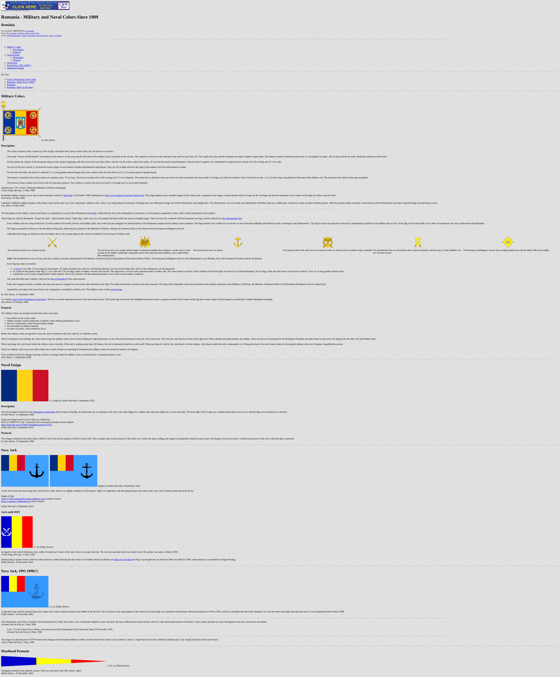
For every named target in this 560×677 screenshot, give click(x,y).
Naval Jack (12, 63)
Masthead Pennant (15, 68)
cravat (17, 268)
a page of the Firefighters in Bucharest (28, 299)
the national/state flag (232, 218)
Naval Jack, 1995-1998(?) (19, 65)
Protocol (17, 52)
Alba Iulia (67, 195)
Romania (11, 84)
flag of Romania (58, 279)
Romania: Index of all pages (20, 87)
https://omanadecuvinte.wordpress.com (27, 498)
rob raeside (29, 31)
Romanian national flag (44, 412)
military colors (23, 33)
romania (13, 33)
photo (3, 498)
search (24, 35)
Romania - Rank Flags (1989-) (21, 82)
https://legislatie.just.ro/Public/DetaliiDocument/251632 (26, 425)
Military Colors (14, 47)
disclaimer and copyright (38, 35)
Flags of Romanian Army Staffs (21, 79)
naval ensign (116, 289)
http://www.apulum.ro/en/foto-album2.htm (124, 195)
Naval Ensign (13, 55)
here (95, 213)
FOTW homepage (14, 35)
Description (18, 49)
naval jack (35, 33)
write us (52, 35)
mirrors (59, 35)
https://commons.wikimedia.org (15, 501)
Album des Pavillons (122, 559)
